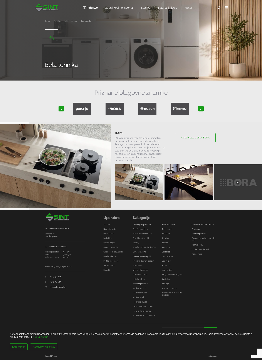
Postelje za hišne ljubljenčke (144, 247)
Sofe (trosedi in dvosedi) (142, 234)
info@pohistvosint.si (57, 287)
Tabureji (136, 243)
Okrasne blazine (139, 252)
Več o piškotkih (40, 337)
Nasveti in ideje (167, 7)
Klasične (165, 238)
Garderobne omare (170, 288)
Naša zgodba (108, 234)
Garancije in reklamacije (113, 252)
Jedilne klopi (167, 270)
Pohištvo (92, 7)
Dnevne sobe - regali (141, 256)
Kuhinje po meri (70, 21)
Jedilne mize (167, 256)
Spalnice (166, 279)
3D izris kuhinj (108, 265)
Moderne (166, 234)
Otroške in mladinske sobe (203, 225)
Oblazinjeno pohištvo (142, 225)
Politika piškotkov (110, 256)
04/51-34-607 (55, 282)
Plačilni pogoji (109, 243)
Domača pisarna (198, 234)
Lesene (165, 243)
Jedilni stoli (166, 261)
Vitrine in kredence (140, 270)
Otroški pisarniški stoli (200, 249)
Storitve (146, 7)
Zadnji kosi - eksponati (119, 7)
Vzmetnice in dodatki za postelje (172, 294)
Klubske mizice (139, 279)
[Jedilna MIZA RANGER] (55, 166)
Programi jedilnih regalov (172, 275)
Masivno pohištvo (140, 284)
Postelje (165, 284)
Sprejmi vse (18, 346)
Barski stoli (166, 265)
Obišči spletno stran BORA (195, 137)
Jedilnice (166, 252)
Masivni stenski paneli (142, 311)
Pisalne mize (197, 254)
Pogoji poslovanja (110, 247)
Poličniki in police (140, 275)
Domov (48, 21)
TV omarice (137, 265)
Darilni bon (107, 238)
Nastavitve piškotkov (44, 346)
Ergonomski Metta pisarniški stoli (203, 239)
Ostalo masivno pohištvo (143, 306)
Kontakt (189, 7)
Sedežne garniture (140, 229)
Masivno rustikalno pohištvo (144, 316)
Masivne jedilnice (140, 302)
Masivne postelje (140, 288)
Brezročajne (167, 229)
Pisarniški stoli (197, 245)
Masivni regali (138, 297)
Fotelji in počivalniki (141, 238)
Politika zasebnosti (111, 261)
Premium (166, 247)
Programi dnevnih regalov (143, 261)
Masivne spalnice (140, 293)
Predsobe (196, 229)
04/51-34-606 (55, 277)
